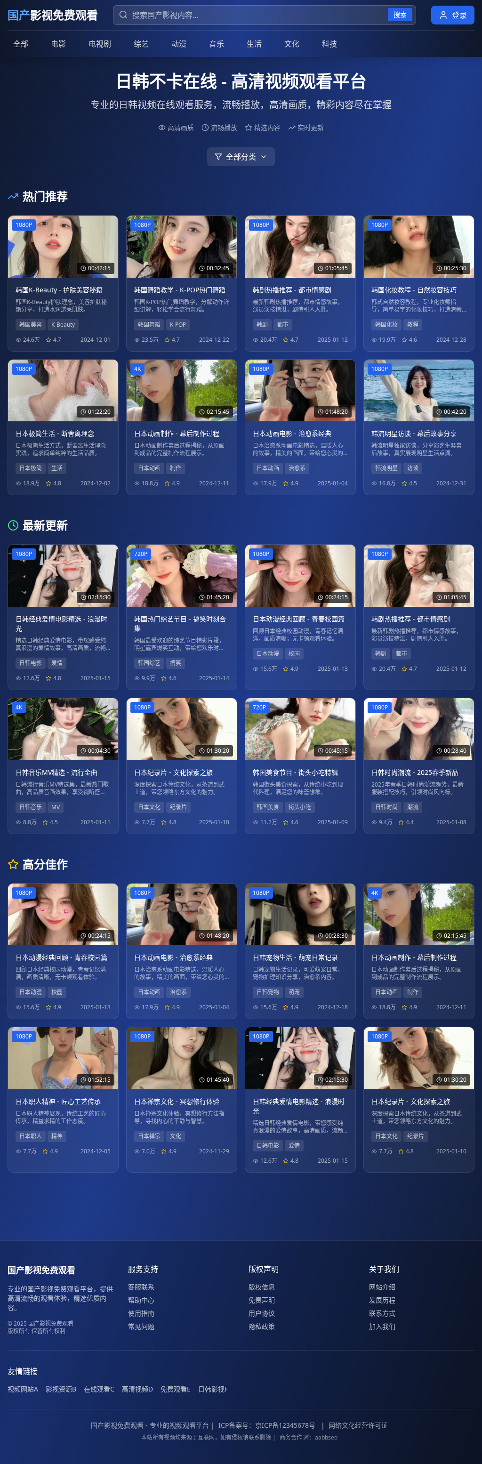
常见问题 (141, 1326)
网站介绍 (382, 1286)
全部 (20, 44)
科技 (329, 44)
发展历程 (382, 1299)
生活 (254, 44)
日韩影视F (213, 1388)
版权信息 (262, 1286)
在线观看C (99, 1388)
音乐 (216, 44)
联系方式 (382, 1313)
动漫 (178, 44)
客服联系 (141, 1286)
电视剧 (99, 44)
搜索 (400, 14)
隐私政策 (262, 1326)
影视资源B (61, 1388)
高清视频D (137, 1388)
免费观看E (176, 1388)
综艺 (141, 44)
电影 (58, 44)
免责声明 (262, 1299)
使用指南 (141, 1313)
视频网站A (23, 1388)
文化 (291, 44)
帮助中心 (141, 1299)
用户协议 (262, 1313)
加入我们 (382, 1326)
